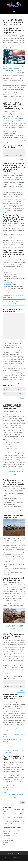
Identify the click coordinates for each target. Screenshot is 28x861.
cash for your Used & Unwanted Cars (12, 120)
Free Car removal (8, 284)
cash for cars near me (13, 68)
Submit (21, 159)
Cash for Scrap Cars (8, 359)
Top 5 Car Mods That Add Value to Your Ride (14, 824)
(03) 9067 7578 (6, 831)
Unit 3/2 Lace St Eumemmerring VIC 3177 (13, 830)
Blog (18, 853)
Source (4, 792)
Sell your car (7, 343)
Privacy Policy (11, 853)
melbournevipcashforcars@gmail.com (12, 833)
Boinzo (17, 859)
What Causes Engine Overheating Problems (14, 821)
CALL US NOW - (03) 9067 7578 (14, 302)
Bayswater (20, 776)
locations (20, 726)
